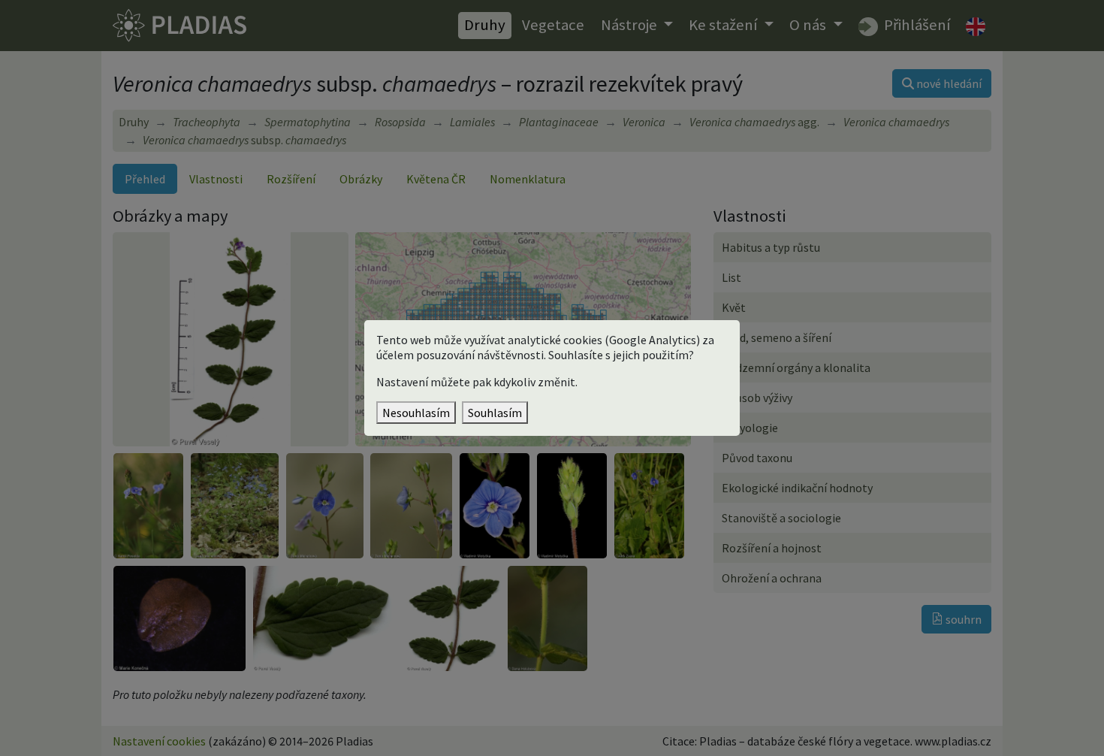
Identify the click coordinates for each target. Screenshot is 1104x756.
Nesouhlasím (416, 412)
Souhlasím (495, 412)
